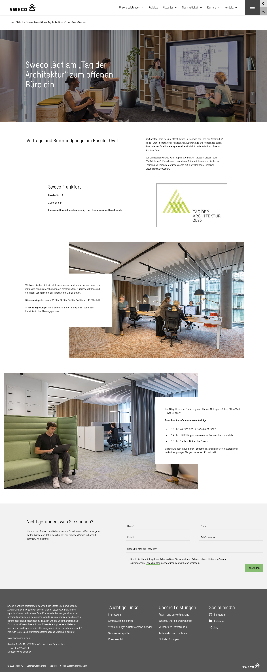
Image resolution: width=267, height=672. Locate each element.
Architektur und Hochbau (173, 633)
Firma (203, 526)
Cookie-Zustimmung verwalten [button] (73, 665)
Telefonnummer (208, 537)
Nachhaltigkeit (190, 7)
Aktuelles (168, 7)
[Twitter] (262, 232)
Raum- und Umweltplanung (174, 614)
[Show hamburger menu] (252, 7)
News (29, 22)
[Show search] (263, 11)
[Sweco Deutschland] (23, 7)
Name (130, 526)
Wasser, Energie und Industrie (175, 620)
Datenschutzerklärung (36, 665)
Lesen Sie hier (153, 562)
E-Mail (131, 537)
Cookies (53, 665)
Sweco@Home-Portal (120, 620)
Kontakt (229, 7)
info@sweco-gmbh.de (20, 651)
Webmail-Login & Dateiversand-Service (130, 627)
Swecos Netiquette (119, 633)
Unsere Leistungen (129, 7)
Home (12, 22)
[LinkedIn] (262, 239)
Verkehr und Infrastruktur (173, 627)
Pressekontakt (116, 639)
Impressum (114, 614)
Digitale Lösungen (169, 639)
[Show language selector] (263, 3)
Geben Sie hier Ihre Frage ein (142, 548)
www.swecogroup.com (18, 637)
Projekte (153, 7)
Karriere (211, 7)
